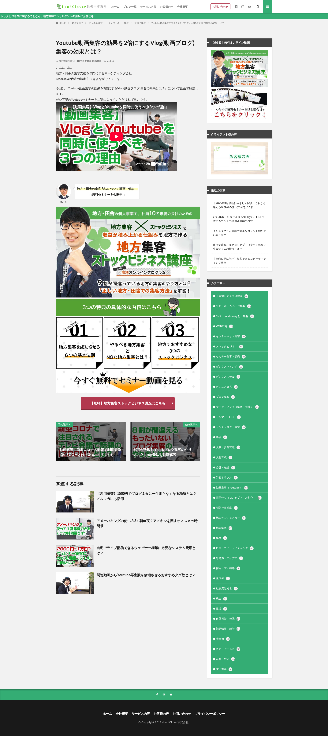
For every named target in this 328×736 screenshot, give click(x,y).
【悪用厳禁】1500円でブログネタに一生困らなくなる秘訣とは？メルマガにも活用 (146, 496)
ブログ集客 (140, 22)
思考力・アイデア (229, 558)
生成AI (222, 578)
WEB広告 (224, 326)
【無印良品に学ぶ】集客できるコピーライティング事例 (239, 260)
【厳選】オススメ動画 (232, 296)
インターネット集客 (118, 22)
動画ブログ (77, 22)
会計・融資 (225, 467)
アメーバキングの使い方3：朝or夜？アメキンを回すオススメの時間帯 (147, 523)
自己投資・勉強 (228, 618)
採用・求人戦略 (228, 568)
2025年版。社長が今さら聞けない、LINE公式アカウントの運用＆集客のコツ (239, 219)
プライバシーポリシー (210, 713)
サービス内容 (148, 6)
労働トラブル (226, 477)
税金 (221, 598)
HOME (62, 22)
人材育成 (223, 457)
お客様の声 (166, 6)
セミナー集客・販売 (230, 356)
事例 (221, 437)
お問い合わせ (220, 6)
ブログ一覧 (129, 6)
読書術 (222, 638)
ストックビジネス (229, 346)
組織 (221, 608)
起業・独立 (225, 658)
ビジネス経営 (95, 22)
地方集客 (224, 527)
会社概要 (182, 6)
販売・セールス (228, 648)
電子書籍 (223, 669)
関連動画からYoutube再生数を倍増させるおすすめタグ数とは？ (146, 575)
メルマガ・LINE (228, 417)
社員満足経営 (226, 588)
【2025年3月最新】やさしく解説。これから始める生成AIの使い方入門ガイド (239, 205)
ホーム (115, 6)
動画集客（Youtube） (103, 61)
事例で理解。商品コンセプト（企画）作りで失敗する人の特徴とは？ (239, 246)
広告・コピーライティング (234, 548)
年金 (221, 537)
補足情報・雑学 (228, 628)
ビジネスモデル (228, 376)
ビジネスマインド (229, 366)
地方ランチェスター (230, 517)
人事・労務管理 (228, 447)
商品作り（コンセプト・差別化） (238, 497)
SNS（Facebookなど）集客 (235, 316)
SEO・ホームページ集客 (233, 306)
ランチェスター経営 (230, 427)
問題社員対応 (226, 507)
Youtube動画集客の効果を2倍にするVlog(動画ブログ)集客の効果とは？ (187, 22)
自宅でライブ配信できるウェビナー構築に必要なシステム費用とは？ (146, 550)
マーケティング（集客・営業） (237, 406)
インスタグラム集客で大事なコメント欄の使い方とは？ (239, 232)
